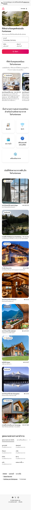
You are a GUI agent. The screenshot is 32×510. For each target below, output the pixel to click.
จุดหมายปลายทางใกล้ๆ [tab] (8, 440)
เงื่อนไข (20, 502)
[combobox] (15, 40)
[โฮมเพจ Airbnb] (3, 8)
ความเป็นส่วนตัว (13, 502)
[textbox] (8, 46)
